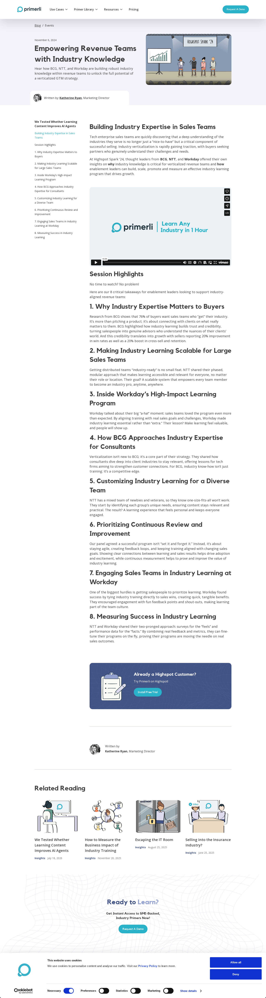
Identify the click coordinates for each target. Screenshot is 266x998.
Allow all (235, 962)
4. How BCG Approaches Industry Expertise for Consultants (54, 189)
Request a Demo (236, 9)
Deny (236, 974)
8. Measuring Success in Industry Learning (54, 235)
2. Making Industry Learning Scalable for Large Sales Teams (56, 166)
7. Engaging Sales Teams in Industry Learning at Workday (56, 223)
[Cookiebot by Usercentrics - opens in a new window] (23, 991)
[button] (59, 9)
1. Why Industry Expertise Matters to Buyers (56, 154)
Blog (38, 25)
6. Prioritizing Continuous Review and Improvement (56, 212)
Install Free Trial (148, 692)
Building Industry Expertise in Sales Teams (55, 135)
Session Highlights (45, 144)
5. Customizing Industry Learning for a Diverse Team (56, 200)
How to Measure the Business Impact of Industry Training (103, 845)
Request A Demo (133, 929)
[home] (29, 9)
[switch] (104, 991)
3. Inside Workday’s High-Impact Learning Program (53, 177)
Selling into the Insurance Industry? (208, 842)
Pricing (133, 9)
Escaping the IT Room (154, 839)
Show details (188, 990)
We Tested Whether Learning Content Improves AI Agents (52, 845)
